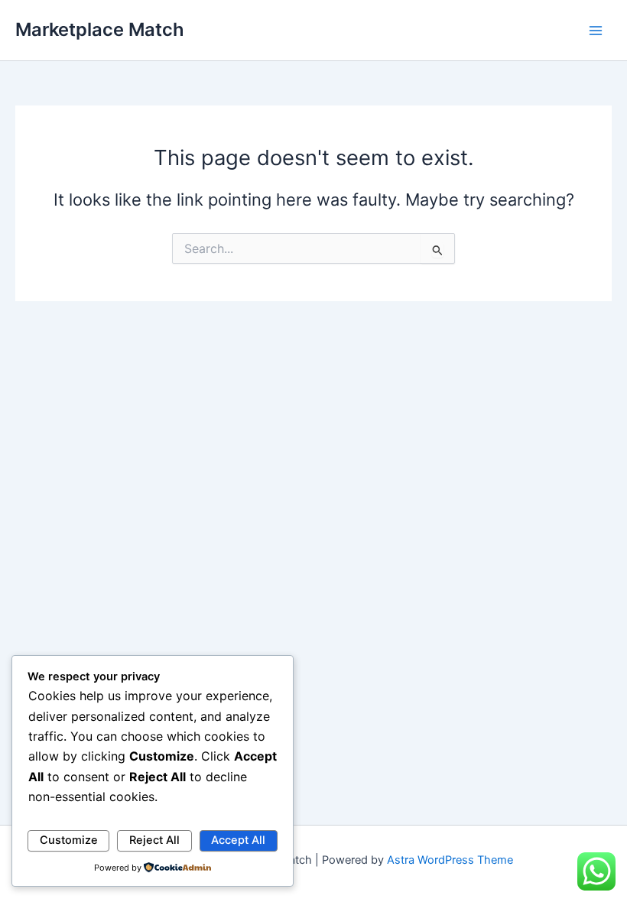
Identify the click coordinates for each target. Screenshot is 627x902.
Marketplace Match (99, 29)
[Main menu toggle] (596, 31)
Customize (69, 840)
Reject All (154, 840)
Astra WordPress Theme (450, 860)
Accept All (238, 840)
